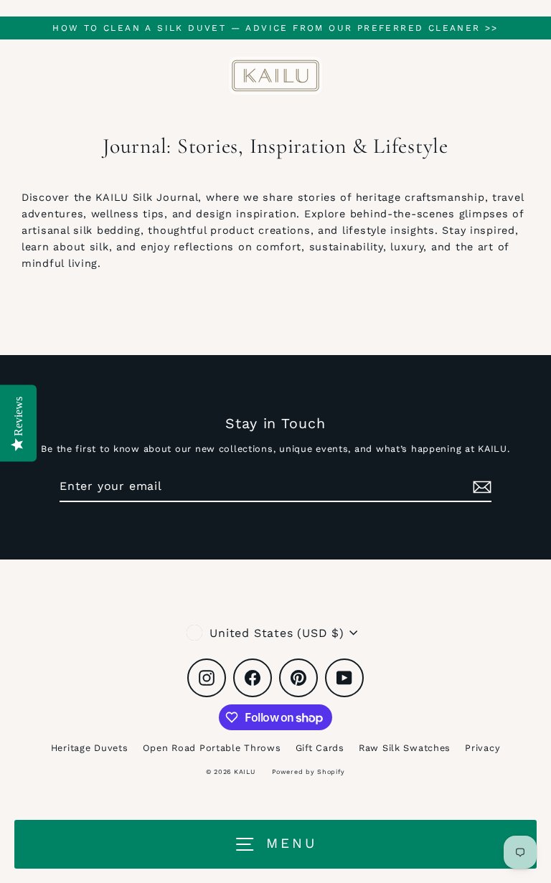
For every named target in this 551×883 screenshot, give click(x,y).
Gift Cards (320, 747)
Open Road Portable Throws (212, 747)
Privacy (482, 747)
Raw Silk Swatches (405, 747)
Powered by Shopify (308, 771)
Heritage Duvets (89, 747)
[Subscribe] (479, 487)
